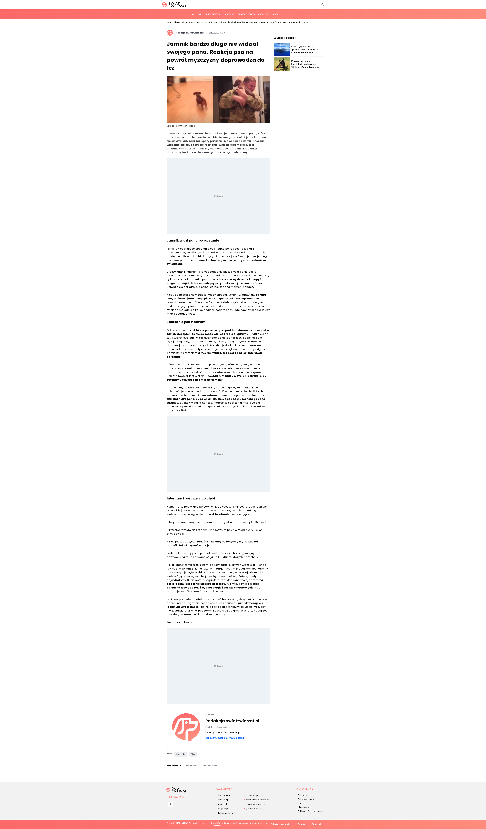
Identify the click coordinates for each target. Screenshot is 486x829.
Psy (192, 14)
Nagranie (180, 754)
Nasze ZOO (229, 14)
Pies (193, 754)
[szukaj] (322, 4)
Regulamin (317, 824)
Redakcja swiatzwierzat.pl (190, 32)
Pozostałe (263, 14)
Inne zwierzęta (213, 14)
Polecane (192, 765)
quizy (275, 14)
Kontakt (301, 824)
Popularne (210, 765)
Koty (199, 14)
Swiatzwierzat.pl (175, 22)
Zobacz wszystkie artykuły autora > (225, 737)
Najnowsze (174, 765)
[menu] (170, 804)
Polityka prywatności (280, 824)
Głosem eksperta (246, 14)
